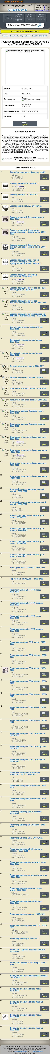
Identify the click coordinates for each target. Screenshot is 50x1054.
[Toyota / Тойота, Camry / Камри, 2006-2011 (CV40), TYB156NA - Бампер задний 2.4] (5, 197)
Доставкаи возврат (18, 15)
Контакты (30, 20)
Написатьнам (18, 20)
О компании (41, 20)
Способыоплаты (30, 15)
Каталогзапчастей (8, 17)
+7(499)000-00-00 (17, 10)
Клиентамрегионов (41, 15)
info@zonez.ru (37, 1051)
